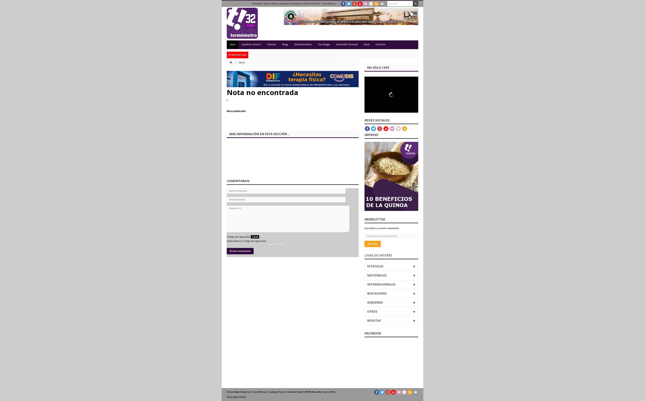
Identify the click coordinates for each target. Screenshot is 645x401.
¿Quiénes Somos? (251, 44)
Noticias (271, 44)
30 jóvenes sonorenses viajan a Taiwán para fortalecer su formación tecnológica (296, 54)
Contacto (381, 44)
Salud (367, 44)
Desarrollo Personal (347, 44)
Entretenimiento (303, 44)
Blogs (285, 44)
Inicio (232, 44)
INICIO (242, 62)
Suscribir (373, 243)
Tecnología (324, 44)
